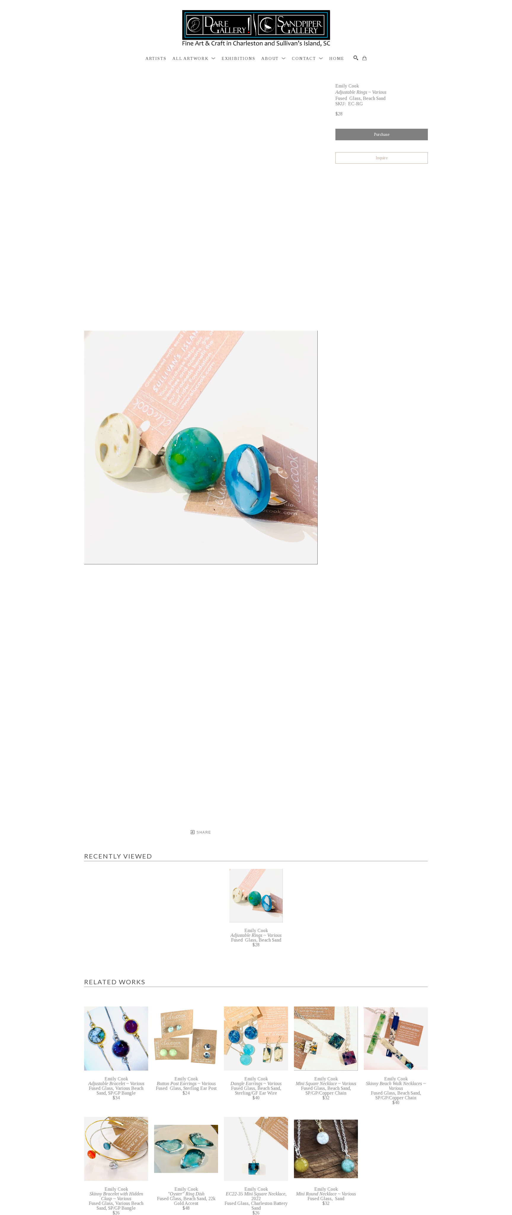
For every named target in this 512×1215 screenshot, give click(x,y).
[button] (193, 58)
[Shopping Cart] (364, 58)
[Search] (355, 57)
